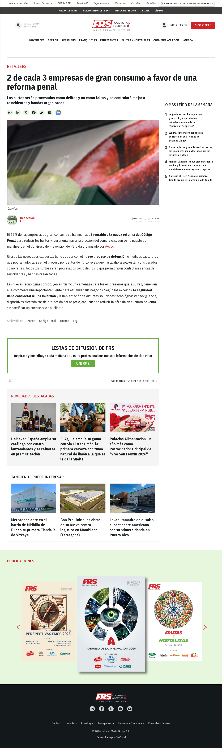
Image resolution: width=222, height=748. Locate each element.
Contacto (57, 723)
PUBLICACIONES (20, 560)
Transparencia (106, 723)
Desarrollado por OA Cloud (111, 737)
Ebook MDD (82, 3)
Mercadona (120, 3)
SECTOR (53, 40)
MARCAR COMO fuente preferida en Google (188, 3)
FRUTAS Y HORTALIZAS (135, 40)
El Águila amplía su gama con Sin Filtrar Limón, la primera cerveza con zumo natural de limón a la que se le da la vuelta (82, 449)
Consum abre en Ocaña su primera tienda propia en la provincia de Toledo (188, 177)
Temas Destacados (18, 3)
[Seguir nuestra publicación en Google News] (58, 112)
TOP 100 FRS (64, 3)
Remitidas (151, 3)
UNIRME (83, 363)
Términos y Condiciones (131, 723)
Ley (75, 321)
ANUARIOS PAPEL (68, 10)
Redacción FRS (27, 220)
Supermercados (101, 3)
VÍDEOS (159, 10)
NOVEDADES (36, 40)
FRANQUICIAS (88, 40)
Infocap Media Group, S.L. (115, 731)
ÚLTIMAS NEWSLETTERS (96, 10)
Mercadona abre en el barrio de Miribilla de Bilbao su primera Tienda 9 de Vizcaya (33, 527)
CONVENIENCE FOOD (166, 40)
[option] (111, 623)
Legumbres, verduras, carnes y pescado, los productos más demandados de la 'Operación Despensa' (183, 120)
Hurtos (64, 321)
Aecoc (109, 246)
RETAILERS (69, 40)
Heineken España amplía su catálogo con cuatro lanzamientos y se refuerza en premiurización (33, 446)
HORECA (187, 40)
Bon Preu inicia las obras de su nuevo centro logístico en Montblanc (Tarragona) (80, 527)
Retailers (17, 66)
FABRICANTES (109, 40)
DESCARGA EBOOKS (125, 10)
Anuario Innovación (42, 3)
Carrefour (136, 3)
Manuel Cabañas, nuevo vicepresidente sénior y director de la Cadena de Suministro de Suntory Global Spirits (189, 165)
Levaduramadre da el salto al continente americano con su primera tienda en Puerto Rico (132, 527)
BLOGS (145, 10)
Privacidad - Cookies (159, 723)
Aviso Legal (87, 723)
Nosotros (71, 723)
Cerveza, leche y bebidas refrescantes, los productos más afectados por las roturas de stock (189, 151)
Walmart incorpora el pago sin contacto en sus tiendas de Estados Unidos (184, 136)
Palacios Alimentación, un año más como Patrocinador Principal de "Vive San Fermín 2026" (130, 446)
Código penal (47, 321)
